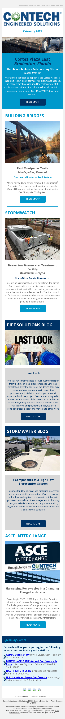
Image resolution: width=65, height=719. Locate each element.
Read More (32, 102)
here (61, 5)
